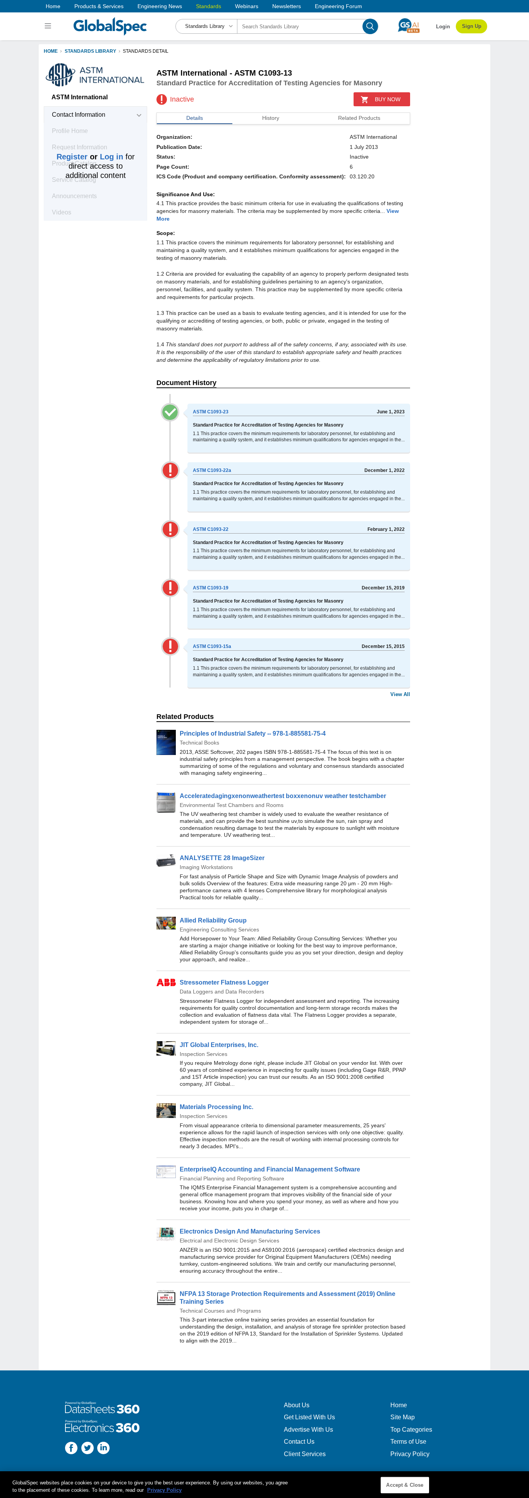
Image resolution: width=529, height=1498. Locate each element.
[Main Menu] (49, 26)
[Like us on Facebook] (71, 1449)
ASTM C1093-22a (212, 470)
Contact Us (299, 1441)
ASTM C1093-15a (212, 646)
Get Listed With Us (309, 1417)
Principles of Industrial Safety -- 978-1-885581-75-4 (253, 733)
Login (443, 26)
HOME (51, 51)
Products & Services (99, 6)
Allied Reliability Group (213, 920)
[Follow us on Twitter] (87, 1449)
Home (53, 6)
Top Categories (411, 1429)
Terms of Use (408, 1441)
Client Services (305, 1454)
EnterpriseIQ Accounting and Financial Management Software (270, 1169)
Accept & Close (404, 1485)
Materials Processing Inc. (216, 1107)
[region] (264, 1484)
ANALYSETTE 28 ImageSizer (222, 858)
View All (400, 694)
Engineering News (159, 6)
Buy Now (387, 99)
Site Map (402, 1417)
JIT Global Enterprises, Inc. (219, 1045)
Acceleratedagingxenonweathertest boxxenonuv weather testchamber (283, 796)
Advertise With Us (308, 1429)
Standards (208, 6)
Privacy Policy (409, 1454)
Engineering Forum (338, 6)
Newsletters (286, 6)
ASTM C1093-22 (210, 529)
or (90, 156)
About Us (296, 1405)
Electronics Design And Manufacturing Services (250, 1231)
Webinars (246, 6)
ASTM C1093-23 (210, 412)
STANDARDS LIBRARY (90, 51)
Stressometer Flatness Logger (224, 982)
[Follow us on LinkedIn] (103, 1449)
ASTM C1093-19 (210, 588)
